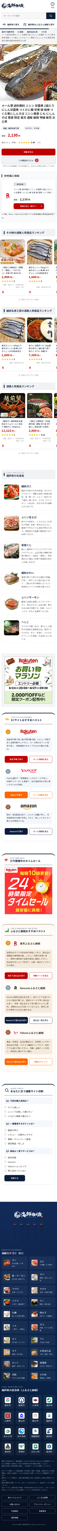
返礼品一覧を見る (40, 1020)
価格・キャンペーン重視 (18, 1139)
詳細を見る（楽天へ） (29, 206)
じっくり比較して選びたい (20, 1111)
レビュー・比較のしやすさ (20, 1134)
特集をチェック (41, 1061)
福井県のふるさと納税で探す (41, 24)
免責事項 (42, 1511)
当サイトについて (15, 1497)
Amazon (11, 1161)
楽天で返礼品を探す (16, 975)
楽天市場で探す (16, 759)
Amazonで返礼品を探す (16, 1020)
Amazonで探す (16, 831)
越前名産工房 (32, 32)
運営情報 (14, 1517)
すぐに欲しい (13, 1107)
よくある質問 (42, 1497)
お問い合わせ (15, 1504)
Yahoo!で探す (16, 795)
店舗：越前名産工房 (11, 128)
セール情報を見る (40, 759)
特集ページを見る (40, 975)
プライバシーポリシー (42, 1504)
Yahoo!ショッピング (16, 1166)
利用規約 (14, 1511)
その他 (44, 32)
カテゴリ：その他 (32, 128)
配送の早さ (12, 1130)
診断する (15, 1178)
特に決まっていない (16, 1170)
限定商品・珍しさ (15, 1143)
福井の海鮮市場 (8, 32)
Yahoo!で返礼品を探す (16, 1061)
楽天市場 (11, 1157)
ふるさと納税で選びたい (19, 1116)
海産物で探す (13, 24)
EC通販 (20, 32)
